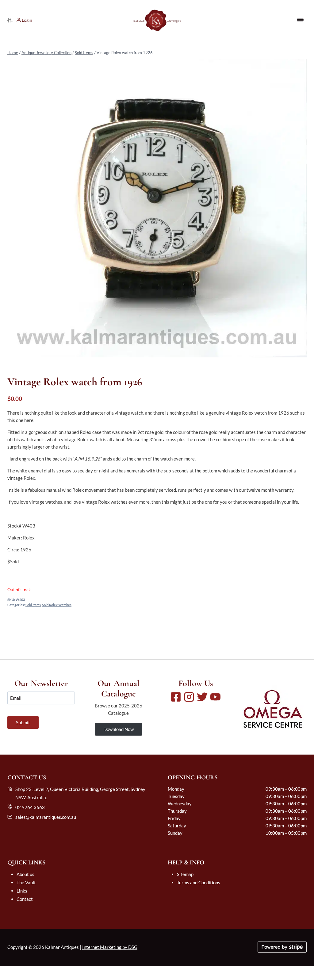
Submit (23, 722)
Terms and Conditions (198, 882)
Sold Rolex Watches (56, 605)
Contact (25, 899)
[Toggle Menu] (300, 20)
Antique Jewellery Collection (46, 52)
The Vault (26, 882)
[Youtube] (215, 697)
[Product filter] (10, 20)
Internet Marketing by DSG (109, 947)
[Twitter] (202, 697)
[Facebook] (175, 697)
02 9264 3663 (30, 807)
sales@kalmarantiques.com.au (45, 817)
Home (12, 52)
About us (25, 874)
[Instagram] (189, 697)
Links (22, 890)
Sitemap (185, 874)
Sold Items (84, 52)
